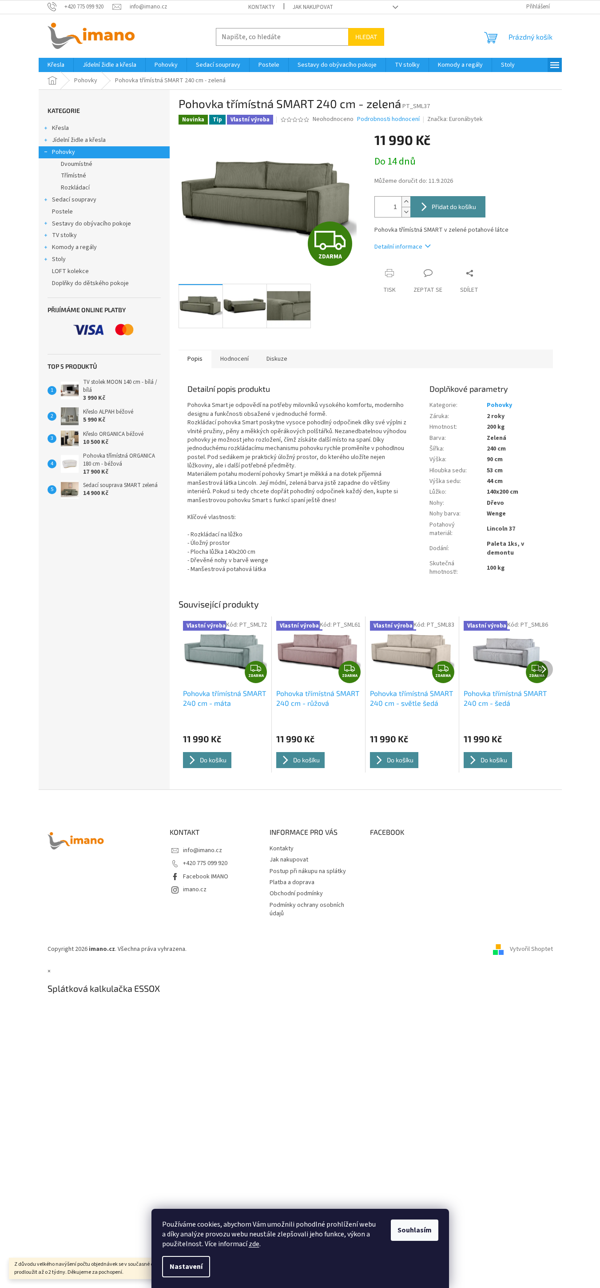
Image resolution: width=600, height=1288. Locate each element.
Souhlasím (414, 1230)
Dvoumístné (76, 164)
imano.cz (195, 889)
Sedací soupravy (74, 199)
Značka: (455, 119)
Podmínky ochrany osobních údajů (307, 909)
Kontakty (261, 7)
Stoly (59, 259)
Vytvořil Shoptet (531, 949)
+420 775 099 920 (205, 863)
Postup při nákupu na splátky (308, 871)
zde (254, 1244)
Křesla (60, 128)
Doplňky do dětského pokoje (90, 283)
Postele (62, 211)
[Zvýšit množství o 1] (405, 202)
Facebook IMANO (205, 876)
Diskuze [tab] (276, 358)
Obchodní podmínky (296, 893)
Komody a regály (74, 247)
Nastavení (186, 1267)
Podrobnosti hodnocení (388, 119)
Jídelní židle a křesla (79, 140)
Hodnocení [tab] (234, 358)
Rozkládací (75, 187)
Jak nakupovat (313, 7)
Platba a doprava (292, 882)
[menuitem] (56, 65)
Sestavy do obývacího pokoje (91, 223)
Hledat (366, 36)
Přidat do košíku (454, 206)
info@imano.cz (202, 850)
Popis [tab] (195, 358)
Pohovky (63, 152)
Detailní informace (398, 246)
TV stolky (64, 235)
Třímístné (73, 175)
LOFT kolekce (70, 271)
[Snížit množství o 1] (405, 212)
